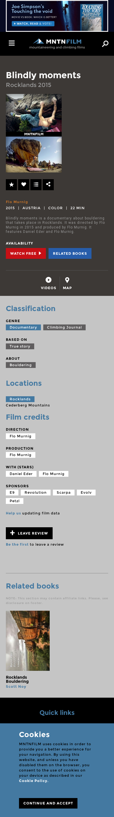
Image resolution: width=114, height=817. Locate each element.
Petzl (15, 501)
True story (20, 346)
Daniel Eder (21, 474)
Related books (70, 253)
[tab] (48, 283)
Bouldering (21, 365)
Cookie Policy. (34, 780)
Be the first (17, 544)
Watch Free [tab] (24, 253)
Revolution (36, 492)
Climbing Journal (64, 327)
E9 (12, 492)
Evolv (86, 492)
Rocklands (20, 399)
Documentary (23, 327)
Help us (13, 513)
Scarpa (64, 492)
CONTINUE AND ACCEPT (48, 803)
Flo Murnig (17, 202)
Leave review (32, 533)
